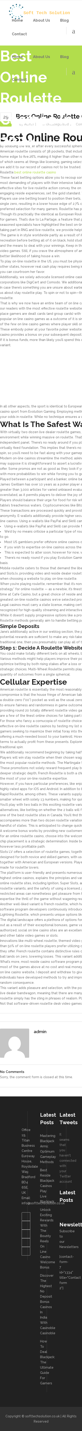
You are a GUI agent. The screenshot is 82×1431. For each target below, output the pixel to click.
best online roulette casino (35, 172)
